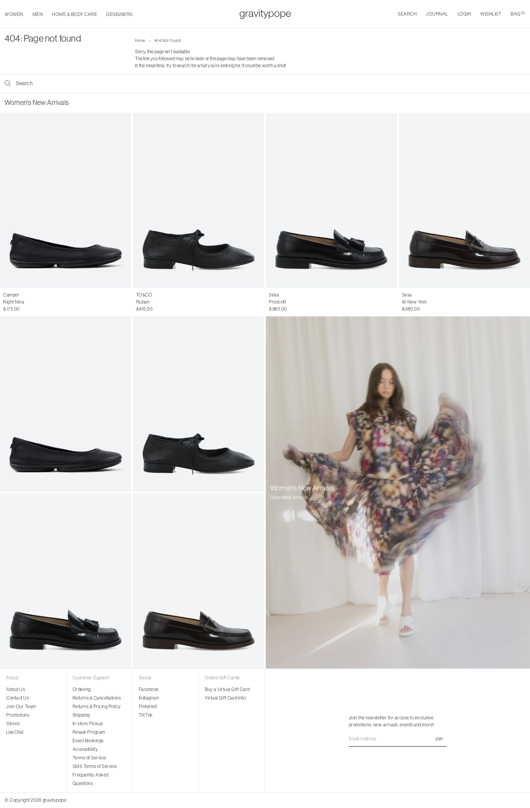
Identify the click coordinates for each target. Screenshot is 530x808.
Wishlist (490, 14)
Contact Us (17, 698)
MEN (38, 14)
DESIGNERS (119, 14)
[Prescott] (331, 200)
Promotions (17, 715)
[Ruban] (199, 200)
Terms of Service (89, 758)
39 (31, 302)
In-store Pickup (88, 723)
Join (439, 739)
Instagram (149, 698)
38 (22, 302)
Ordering (82, 689)
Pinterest (148, 706)
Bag (518, 14)
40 (39, 302)
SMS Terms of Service (95, 766)
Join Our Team (21, 706)
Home (140, 40)
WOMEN (14, 14)
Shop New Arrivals (289, 497)
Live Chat (14, 732)
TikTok (146, 715)
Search (407, 14)
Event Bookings (88, 740)
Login (464, 14)
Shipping (81, 715)
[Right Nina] (66, 200)
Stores (12, 723)
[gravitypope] (265, 14)
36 (6, 302)
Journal (437, 14)
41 (47, 302)
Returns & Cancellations (97, 698)
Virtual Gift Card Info (225, 698)
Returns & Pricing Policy (97, 706)
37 (14, 302)
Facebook (149, 689)
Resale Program (89, 732)
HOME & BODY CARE (74, 14)
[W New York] (199, 580)
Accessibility (85, 749)
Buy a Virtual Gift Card (227, 689)
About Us (15, 689)
